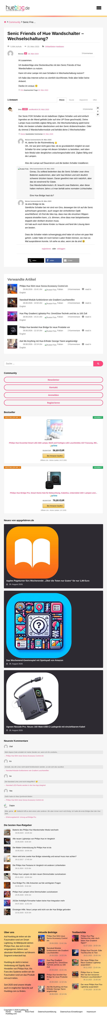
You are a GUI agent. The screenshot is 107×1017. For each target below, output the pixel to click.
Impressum (91, 1012)
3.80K (25, 109)
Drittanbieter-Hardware (54, 46)
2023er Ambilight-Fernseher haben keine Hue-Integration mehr (39, 901)
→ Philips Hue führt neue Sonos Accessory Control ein (24, 756)
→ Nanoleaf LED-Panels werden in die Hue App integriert (25, 785)
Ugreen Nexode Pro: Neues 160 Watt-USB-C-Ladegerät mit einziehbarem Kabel (45, 727)
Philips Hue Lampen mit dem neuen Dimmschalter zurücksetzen (39, 874)
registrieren (46, 249)
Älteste (61, 100)
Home (8, 1012)
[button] (36, 260)
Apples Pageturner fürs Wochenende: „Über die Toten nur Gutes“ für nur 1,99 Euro (47, 581)
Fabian (60, 289)
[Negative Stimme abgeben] (98, 115)
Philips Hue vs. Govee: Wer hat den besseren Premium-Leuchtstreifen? (91, 974)
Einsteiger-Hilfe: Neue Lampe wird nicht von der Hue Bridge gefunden (42, 910)
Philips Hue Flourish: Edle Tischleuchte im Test (91, 951)
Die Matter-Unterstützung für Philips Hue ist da (32, 848)
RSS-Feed (29, 1012)
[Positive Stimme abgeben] (98, 108)
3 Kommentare (74, 289)
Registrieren (53, 402)
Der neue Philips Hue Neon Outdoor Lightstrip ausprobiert (91, 962)
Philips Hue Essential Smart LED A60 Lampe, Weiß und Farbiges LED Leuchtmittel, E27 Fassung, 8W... (53, 443)
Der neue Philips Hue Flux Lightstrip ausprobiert (91, 985)
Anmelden (53, 395)
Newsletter (53, 379)
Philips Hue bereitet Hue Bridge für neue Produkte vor (57, 977)
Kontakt (53, 387)
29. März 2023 (43, 90)
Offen (95, 100)
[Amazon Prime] (53, 446)
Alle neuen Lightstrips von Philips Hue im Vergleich (34, 839)
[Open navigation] (99, 8)
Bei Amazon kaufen (55, 456)
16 (25, 53)
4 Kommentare (74, 303)
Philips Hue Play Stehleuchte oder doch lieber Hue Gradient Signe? (90, 939)
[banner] (17, 7)
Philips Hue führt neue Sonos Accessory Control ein (57, 938)
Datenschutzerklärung (47, 1012)
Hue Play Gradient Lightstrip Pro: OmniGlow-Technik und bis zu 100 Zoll (57, 963)
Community (14, 22)
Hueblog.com (10, 991)
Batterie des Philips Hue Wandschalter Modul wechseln (35, 830)
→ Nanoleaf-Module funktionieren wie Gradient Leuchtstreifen (26, 770)
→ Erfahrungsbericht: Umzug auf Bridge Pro (20, 817)
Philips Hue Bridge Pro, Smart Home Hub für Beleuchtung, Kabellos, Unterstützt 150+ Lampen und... (53, 493)
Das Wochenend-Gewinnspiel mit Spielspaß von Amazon (34, 660)
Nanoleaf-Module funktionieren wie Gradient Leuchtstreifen (57, 950)
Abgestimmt (83, 100)
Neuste (71, 100)
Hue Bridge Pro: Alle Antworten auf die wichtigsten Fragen (37, 883)
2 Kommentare (74, 331)
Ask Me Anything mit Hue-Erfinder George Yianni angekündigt (57, 989)
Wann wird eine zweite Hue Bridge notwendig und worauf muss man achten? (44, 856)
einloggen (61, 249)
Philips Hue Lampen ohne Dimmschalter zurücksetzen (35, 892)
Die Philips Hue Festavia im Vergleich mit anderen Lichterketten (39, 865)
